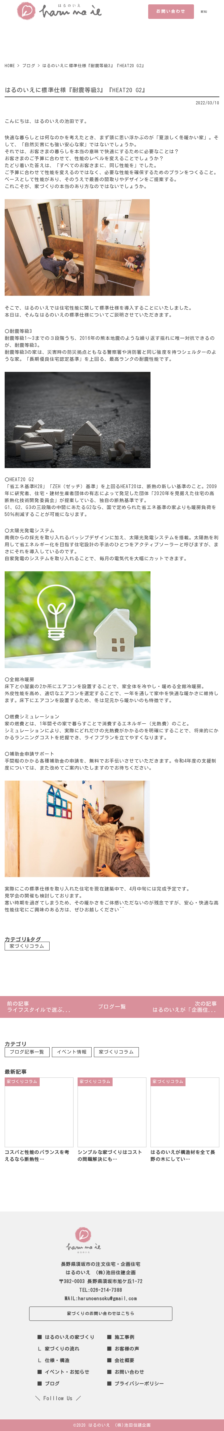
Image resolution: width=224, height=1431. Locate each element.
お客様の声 (127, 1348)
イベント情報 (72, 1052)
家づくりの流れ (62, 1348)
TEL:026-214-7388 (100, 1290)
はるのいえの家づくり (70, 1337)
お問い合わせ (171, 11)
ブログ (52, 1383)
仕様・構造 (57, 1360)
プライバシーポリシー (139, 1383)
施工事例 (124, 1337)
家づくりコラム (27, 946)
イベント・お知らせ (67, 1372)
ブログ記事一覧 (27, 1052)
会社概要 (124, 1360)
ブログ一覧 (112, 1006)
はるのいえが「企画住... (185, 1009)
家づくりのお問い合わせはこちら (100, 1314)
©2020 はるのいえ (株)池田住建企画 (112, 1425)
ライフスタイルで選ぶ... (39, 1009)
